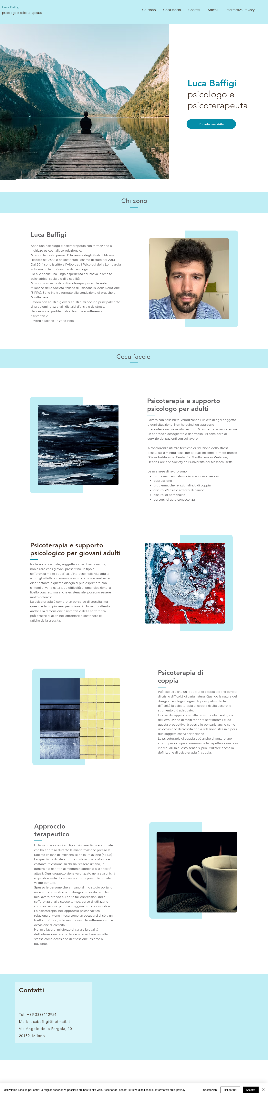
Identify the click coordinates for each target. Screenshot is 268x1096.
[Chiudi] (263, 1090)
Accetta (250, 1090)
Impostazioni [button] (209, 1090)
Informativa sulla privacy (170, 1090)
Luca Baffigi (11, 7)
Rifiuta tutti (230, 1090)
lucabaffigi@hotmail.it (49, 1021)
